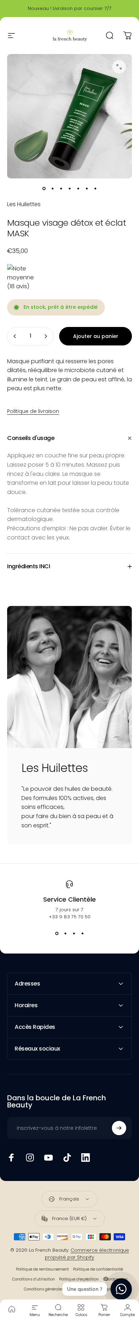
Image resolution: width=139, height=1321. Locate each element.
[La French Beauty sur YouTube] (48, 1157)
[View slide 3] (74, 933)
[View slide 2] (65, 933)
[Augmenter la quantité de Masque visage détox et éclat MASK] (45, 336)
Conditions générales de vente (52, 1289)
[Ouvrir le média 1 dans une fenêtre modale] (119, 67)
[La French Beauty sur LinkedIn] (85, 1157)
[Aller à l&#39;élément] (44, 188)
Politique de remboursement (42, 1269)
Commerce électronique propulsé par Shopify (87, 1254)
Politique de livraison (33, 411)
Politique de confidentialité (98, 1269)
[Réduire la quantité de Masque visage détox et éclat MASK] (14, 336)
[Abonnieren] (119, 1128)
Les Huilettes (24, 204)
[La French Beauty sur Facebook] (11, 1157)
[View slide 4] (82, 933)
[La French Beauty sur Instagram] (30, 1157)
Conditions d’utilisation (33, 1279)
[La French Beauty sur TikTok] (67, 1157)
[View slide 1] (56, 933)
